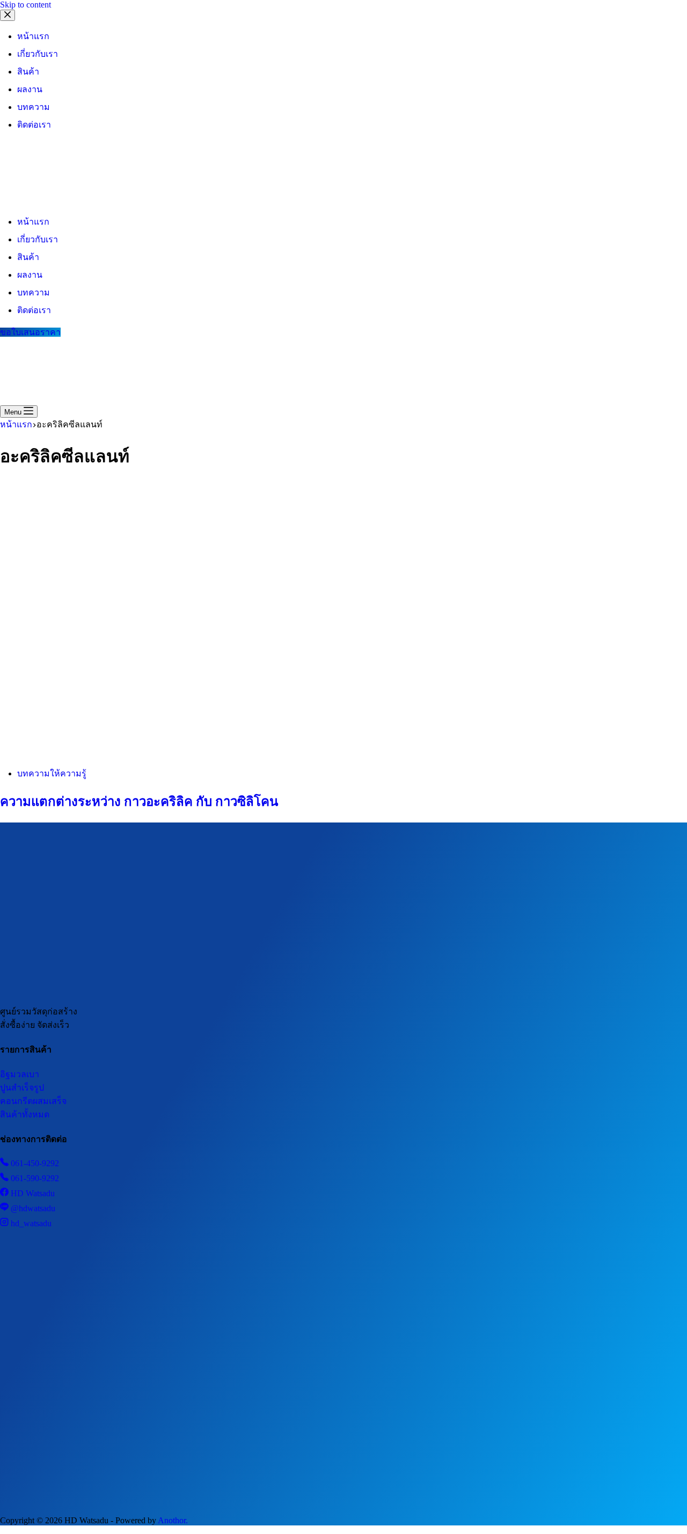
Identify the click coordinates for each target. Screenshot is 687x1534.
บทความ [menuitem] (33, 107)
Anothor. (173, 1520)
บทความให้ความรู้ (51, 773)
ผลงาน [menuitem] (29, 89)
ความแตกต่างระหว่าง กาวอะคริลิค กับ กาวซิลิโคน (139, 802)
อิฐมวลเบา (19, 1074)
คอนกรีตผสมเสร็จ (33, 1101)
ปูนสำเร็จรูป (22, 1087)
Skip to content (25, 4)
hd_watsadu (30, 1223)
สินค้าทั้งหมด (24, 1114)
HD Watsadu (32, 1193)
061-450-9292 (34, 1163)
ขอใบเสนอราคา (30, 332)
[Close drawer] (7, 15)
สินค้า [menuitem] (28, 71)
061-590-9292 (34, 1178)
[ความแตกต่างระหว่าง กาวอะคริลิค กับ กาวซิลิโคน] (206, 753)
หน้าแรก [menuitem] (33, 36)
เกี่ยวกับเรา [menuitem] (37, 53)
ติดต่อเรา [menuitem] (34, 124)
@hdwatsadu (32, 1208)
